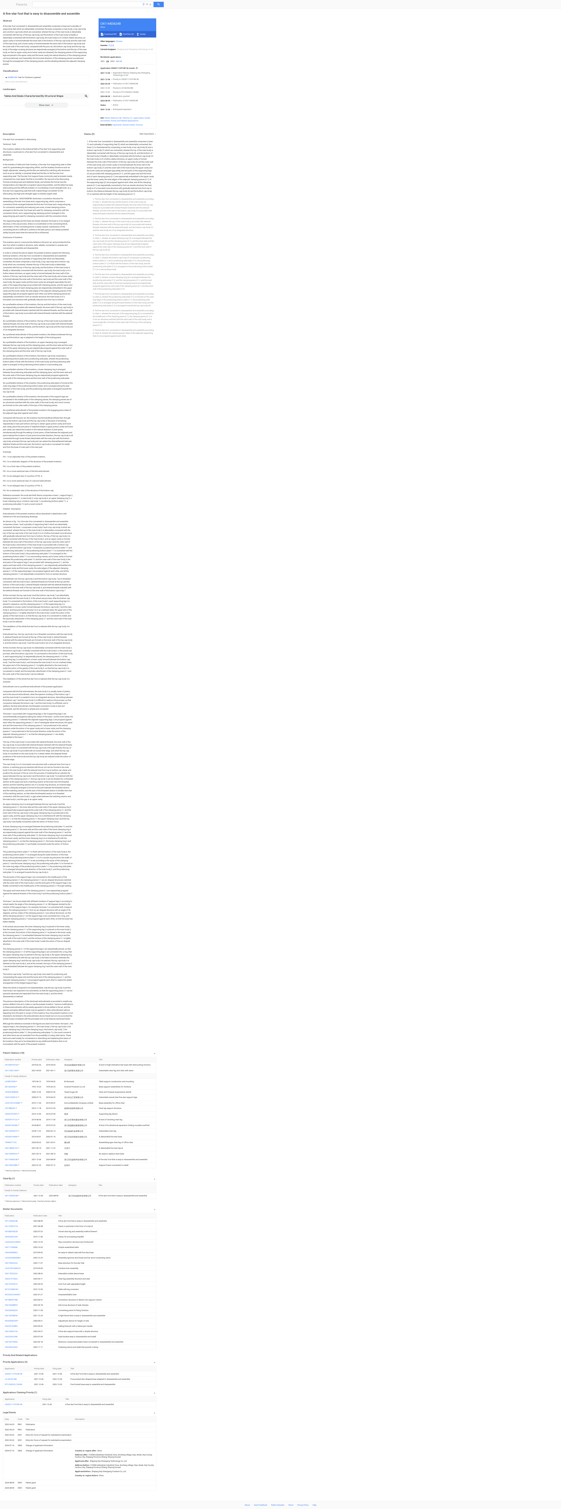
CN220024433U (11, 1347)
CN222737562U (11, 1279)
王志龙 (111, 45)
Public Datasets (277, 1505)
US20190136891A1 (13, 1268)
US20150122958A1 (13, 1103)
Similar (143, 34)
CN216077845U (11, 1342)
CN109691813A (11, 1065)
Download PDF (110, 34)
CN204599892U (11, 1252)
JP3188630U (10, 1108)
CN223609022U (11, 1310)
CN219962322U (11, 1263)
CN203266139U (11, 1237)
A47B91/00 (12, 77)
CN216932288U (11, 1165)
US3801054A (10, 1081)
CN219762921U (11, 1284)
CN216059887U (11, 1305)
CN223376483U (11, 1326)
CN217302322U (11, 1273)
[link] (23, 77)
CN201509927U (11, 1097)
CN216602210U (11, 1331)
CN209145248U (11, 1125)
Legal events (138, 118)
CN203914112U (11, 1119)
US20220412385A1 (13, 1242)
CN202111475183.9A (13, 1374)
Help (314, 1505)
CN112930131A (11, 1226)
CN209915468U (11, 1137)
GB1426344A (10, 1087)
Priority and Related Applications (124, 121)
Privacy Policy (303, 1505)
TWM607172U (11, 1142)
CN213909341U (11, 1154)
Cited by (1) (127, 118)
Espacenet (117, 125)
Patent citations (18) (113, 118)
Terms (290, 1505)
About (247, 1505)
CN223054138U (11, 1337)
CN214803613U (11, 1148)
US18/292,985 (11, 1379)
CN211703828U (11, 1247)
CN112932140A (11, 1070)
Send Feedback (260, 1505)
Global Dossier (128, 125)
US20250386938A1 (13, 1258)
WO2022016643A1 (12, 1294)
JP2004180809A (11, 1092)
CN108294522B (11, 1231)
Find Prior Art (128, 34)
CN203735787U (11, 1114)
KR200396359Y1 (11, 1321)
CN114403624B (11, 1159)
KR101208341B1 (12, 1289)
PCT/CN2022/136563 (13, 1384)
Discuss (139, 125)
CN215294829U (11, 1315)
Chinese (119, 41)
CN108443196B (11, 1300)
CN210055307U (11, 1131)
